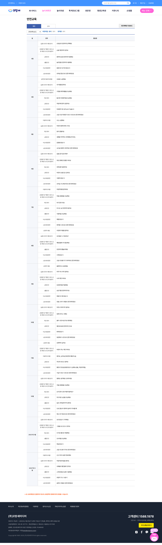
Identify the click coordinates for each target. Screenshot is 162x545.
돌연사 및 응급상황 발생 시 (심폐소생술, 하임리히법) (71, 367)
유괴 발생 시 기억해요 (63, 420)
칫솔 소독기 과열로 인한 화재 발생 (66, 302)
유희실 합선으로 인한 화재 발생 (65, 73)
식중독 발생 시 (61, 178)
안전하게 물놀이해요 (62, 249)
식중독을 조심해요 (62, 214)
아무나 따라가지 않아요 (63, 307)
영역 (48, 26)
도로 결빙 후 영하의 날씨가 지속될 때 (67, 408)
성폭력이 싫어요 (61, 343)
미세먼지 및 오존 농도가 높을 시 (65, 109)
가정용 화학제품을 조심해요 (64, 91)
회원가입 (142, 3)
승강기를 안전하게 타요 (63, 290)
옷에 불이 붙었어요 (62, 167)
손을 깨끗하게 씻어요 (62, 50)
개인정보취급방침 (23, 506)
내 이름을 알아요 (61, 85)
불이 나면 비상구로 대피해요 (64, 320)
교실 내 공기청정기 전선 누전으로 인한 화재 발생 (70, 115)
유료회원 (151, 3)
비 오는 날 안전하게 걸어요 (64, 208)
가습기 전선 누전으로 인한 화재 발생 (66, 373)
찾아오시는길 (47, 506)
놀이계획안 (46, 10)
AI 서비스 (33, 10)
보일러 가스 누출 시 (62, 477)
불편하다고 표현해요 (62, 266)
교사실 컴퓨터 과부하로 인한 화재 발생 (67, 148)
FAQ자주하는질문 (60, 506)
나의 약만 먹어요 (61, 278)
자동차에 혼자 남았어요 (63, 103)
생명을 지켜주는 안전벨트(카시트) (66, 137)
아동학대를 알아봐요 (62, 189)
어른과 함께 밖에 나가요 (63, 126)
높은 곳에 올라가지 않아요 (64, 403)
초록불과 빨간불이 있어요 (64, 466)
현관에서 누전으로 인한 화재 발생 (66, 337)
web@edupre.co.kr (29, 530)
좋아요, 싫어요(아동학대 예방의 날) (66, 356)
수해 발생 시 (60, 255)
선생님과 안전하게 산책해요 (64, 43)
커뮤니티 (115, 10)
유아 (54, 31)
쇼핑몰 (129, 10)
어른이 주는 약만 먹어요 (63, 349)
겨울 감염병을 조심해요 (63, 385)
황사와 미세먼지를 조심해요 (64, 98)
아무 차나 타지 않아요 (63, 271)
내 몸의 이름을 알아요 (63, 230)
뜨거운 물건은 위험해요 (63, 433)
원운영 (88, 10)
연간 (34, 26)
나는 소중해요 (60, 120)
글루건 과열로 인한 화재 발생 (65, 483)
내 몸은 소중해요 (61, 79)
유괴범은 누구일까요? (63, 236)
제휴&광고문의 (74, 506)
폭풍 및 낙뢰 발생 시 (62, 296)
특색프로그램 (74, 10)
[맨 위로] (154, 530)
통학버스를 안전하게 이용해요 (65, 57)
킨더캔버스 (11, 3)
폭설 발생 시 (60, 444)
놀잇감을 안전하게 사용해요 (64, 62)
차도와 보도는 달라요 (62, 362)
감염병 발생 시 (61, 142)
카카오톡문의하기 (146, 525)
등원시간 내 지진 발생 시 (63, 68)
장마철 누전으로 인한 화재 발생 (65, 225)
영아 (50, 31)
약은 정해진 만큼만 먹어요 (64, 160)
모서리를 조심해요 (62, 438)
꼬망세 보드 (22, 3)
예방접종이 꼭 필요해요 (63, 243)
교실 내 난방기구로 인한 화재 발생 (66, 450)
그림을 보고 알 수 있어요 (63, 426)
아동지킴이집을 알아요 (63, 461)
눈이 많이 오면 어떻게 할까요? (65, 392)
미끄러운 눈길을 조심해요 (64, 397)
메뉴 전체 (145, 10)
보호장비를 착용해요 (62, 285)
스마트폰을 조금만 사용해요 (64, 472)
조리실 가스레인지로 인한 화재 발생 (66, 184)
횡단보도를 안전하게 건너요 (64, 326)
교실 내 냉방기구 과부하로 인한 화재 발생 (68, 260)
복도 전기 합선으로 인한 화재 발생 (66, 414)
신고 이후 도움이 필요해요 (64, 455)
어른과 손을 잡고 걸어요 (63, 172)
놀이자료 (60, 10)
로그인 (135, 3)
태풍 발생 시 (60, 219)
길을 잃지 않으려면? (62, 154)
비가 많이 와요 (61, 203)
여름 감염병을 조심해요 (63, 196)
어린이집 (45, 31)
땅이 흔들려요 (60, 131)
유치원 (60, 31)
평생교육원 (101, 10)
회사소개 (11, 506)
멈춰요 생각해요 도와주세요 (64, 378)
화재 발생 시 (60, 332)
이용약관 (35, 506)
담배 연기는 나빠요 (62, 314)
